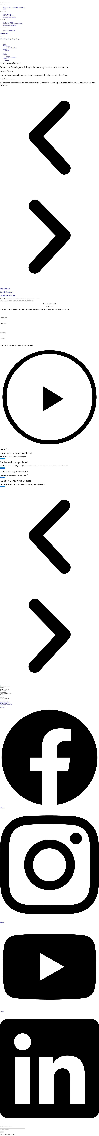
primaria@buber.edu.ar (5, 703)
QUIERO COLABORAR (9, 30)
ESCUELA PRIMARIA (8, 15)
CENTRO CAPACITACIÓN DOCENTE (13, 23)
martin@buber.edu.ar (5, 700)
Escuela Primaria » (6, 292)
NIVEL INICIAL (7, 14)
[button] (49, 137)
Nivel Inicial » (5, 289)
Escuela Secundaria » (7, 295)
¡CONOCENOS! (4, 314)
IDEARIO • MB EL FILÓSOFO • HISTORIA (14, 7)
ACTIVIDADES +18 (8, 22)
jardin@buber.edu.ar (4, 702)
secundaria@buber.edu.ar (6, 704)
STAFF (4, 9)
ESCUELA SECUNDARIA (9, 17)
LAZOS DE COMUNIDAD (9, 25)
